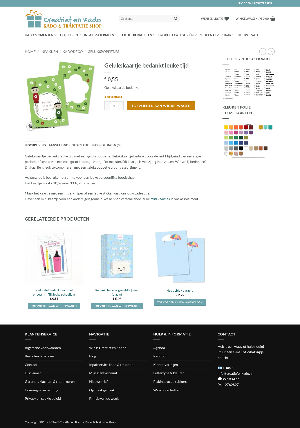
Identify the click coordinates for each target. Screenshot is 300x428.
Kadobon (160, 356)
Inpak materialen (99, 35)
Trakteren (69, 35)
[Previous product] (271, 51)
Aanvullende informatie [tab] (69, 145)
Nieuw (242, 35)
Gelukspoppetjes (103, 51)
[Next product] (262, 51)
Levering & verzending (41, 390)
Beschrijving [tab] (35, 145)
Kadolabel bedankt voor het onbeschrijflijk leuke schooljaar (54, 292)
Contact (31, 364)
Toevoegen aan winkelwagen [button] (54, 306)
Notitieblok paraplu (179, 290)
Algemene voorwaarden (43, 348)
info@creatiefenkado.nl (235, 373)
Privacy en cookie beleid (43, 398)
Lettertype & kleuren (168, 373)
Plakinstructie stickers (170, 381)
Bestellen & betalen (39, 356)
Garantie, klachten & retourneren (50, 381)
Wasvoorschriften (166, 390)
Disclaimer (33, 373)
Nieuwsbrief (98, 381)
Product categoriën (176, 35)
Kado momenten (39, 35)
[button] (255, 18)
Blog (92, 356)
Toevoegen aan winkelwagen (161, 106)
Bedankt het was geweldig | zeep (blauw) (117, 292)
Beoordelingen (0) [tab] (106, 145)
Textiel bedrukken (136, 35)
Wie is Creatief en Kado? (107, 348)
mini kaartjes (160, 199)
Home (30, 51)
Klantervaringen (165, 364)
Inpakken (49, 51)
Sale (255, 35)
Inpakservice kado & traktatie (111, 364)
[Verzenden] (175, 18)
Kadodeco (73, 51)
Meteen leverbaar (215, 35)
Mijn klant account (103, 373)
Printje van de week (104, 398)
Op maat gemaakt (102, 390)
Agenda (159, 348)
